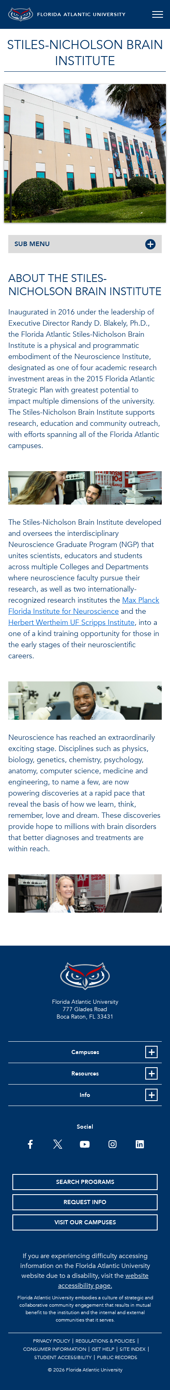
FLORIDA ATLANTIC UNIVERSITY (81, 14)
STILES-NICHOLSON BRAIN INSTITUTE (85, 53)
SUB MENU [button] (32, 244)
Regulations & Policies (105, 1341)
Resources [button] (85, 1074)
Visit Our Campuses (85, 1222)
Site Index (133, 1349)
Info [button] (85, 1095)
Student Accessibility (63, 1357)
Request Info (85, 1202)
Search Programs (85, 1182)
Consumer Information (54, 1349)
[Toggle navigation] (157, 14)
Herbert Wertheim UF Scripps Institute (71, 623)
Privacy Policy (51, 1341)
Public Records (117, 1357)
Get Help (103, 1349)
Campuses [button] (85, 1052)
